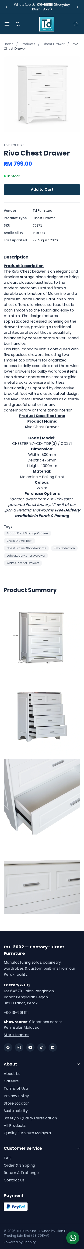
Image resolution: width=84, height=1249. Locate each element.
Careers (11, 1081)
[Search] (17, 24)
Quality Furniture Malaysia (27, 1133)
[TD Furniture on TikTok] (41, 1047)
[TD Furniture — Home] (46, 24)
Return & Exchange (21, 1172)
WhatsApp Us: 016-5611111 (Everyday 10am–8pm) (42, 7)
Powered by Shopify (20, 1242)
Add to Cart (42, 189)
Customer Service (23, 1148)
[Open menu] (7, 24)
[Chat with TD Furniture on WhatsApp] (72, 1237)
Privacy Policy (16, 1096)
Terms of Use (16, 1088)
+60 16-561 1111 (16, 1012)
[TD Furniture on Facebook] (8, 1047)
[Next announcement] (77, 7)
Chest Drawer (54, 44)
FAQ (7, 1158)
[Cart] (75, 24)
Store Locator (16, 1034)
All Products (15, 1125)
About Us (12, 1073)
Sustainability (16, 1110)
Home (9, 44)
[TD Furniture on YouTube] (30, 1047)
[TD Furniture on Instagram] (19, 1047)
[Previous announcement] (6, 7)
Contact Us (14, 1180)
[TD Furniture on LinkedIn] (53, 1047)
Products (28, 44)
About (10, 1064)
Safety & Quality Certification (30, 1118)
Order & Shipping (19, 1165)
